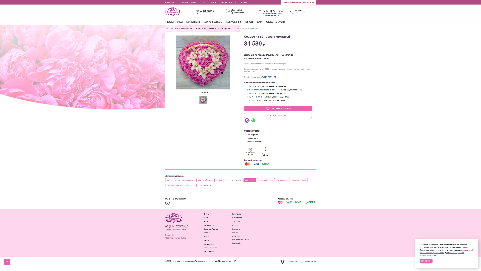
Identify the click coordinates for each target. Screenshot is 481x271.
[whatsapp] (253, 120)
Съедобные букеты (275, 22)
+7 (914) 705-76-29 (273, 10)
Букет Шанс (190, 185)
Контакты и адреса (228, 2)
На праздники (233, 22)
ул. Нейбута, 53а (253, 93)
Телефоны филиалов (271, 15)
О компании (237, 218)
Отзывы (243, 2)
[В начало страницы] (7, 262)
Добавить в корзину (280, 109)
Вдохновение (188, 180)
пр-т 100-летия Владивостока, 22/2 (261, 90)
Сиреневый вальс (205, 180)
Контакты (236, 229)
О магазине (170, 2)
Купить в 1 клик (278, 115)
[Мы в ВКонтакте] (167, 203)
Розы (180, 22)
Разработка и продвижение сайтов (301, 262)
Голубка (219, 180)
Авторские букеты (213, 22)
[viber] (247, 120)
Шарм (238, 180)
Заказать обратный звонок (273, 13)
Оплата (235, 225)
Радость (229, 180)
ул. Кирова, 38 (252, 100)
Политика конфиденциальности (240, 238)
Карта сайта (236, 243)
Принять (426, 261)
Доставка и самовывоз (188, 2)
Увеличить (204, 92)
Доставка (236, 221)
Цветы (170, 22)
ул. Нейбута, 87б (253, 86)
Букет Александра (206, 185)
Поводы (249, 22)
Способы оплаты (209, 2)
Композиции (193, 22)
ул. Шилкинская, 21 (255, 97)
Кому (259, 22)
